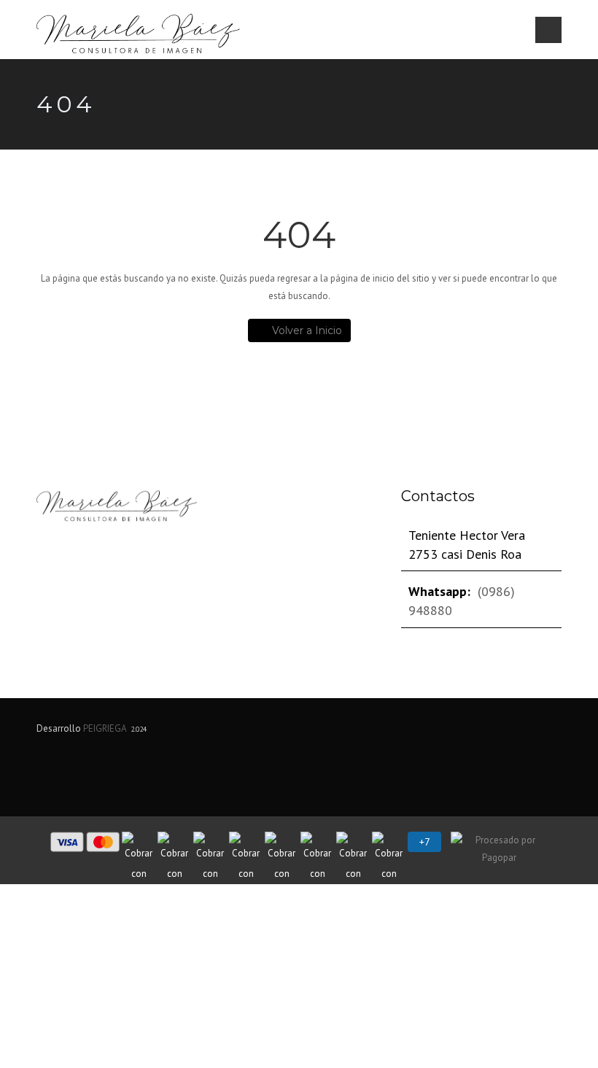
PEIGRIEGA (104, 728)
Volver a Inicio (307, 330)
